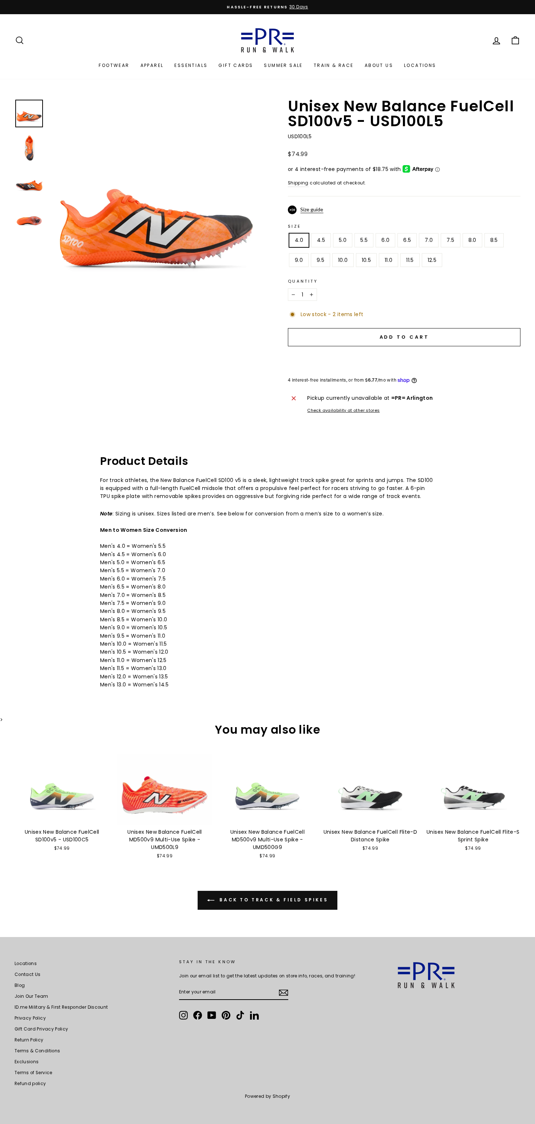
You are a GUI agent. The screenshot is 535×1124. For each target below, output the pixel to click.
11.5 (409, 260)
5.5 (364, 240)
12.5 (432, 260)
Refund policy (30, 1084)
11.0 (388, 260)
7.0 (429, 240)
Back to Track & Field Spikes (272, 900)
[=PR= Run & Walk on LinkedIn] (254, 1015)
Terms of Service (33, 1073)
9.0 (299, 260)
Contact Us (28, 974)
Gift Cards (235, 65)
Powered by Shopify (267, 1096)
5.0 (342, 240)
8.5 (494, 240)
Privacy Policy (30, 1018)
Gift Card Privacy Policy (41, 1029)
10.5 (366, 260)
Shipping (298, 183)
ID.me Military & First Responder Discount (61, 1007)
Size (294, 226)
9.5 (320, 260)
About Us (379, 65)
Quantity (303, 281)
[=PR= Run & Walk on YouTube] (211, 1015)
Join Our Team (31, 996)
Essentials (190, 65)
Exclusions (27, 1062)
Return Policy (29, 1040)
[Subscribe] (283, 992)
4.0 (299, 240)
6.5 (407, 240)
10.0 (343, 260)
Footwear (114, 65)
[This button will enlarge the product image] (156, 206)
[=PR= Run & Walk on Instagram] (183, 1015)
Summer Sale (283, 65)
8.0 (472, 240)
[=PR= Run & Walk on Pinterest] (226, 1015)
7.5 (450, 240)
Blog (20, 985)
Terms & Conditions (37, 1051)
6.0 (385, 240)
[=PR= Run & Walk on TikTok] (240, 1015)
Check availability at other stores (343, 410)
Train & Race (334, 65)
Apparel (152, 65)
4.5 (321, 240)
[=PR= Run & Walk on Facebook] (197, 1015)
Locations (420, 65)
